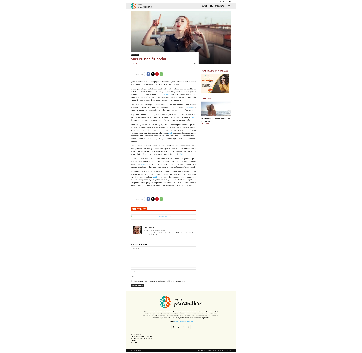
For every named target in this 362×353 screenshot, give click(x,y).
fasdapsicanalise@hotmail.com (183, 322)
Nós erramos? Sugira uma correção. (142, 338)
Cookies (209, 350)
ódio (180, 154)
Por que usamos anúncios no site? (141, 336)
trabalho (189, 107)
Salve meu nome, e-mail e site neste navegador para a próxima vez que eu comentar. (159, 281)
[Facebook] (220, 1)
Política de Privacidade (219, 350)
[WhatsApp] (161, 74)
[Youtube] (230, 1)
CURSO (204, 6)
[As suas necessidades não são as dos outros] (216, 109)
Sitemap (229, 350)
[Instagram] (223, 1)
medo (170, 133)
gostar (193, 117)
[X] (226, 1)
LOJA (211, 6)
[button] (229, 6)
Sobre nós (134, 342)
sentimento (167, 94)
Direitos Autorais (136, 334)
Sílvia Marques (137, 64)
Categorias (219, 6)
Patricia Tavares (205, 123)
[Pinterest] (157, 74)
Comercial (134, 340)
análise (155, 177)
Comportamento (134, 54)
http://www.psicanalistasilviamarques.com (154, 230)
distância (144, 164)
